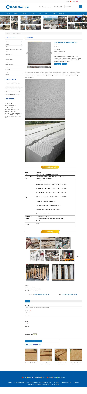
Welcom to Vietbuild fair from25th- (13, 83)
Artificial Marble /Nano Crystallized (13, 49)
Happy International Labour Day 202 (13, 94)
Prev (27, 53)
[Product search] (80, 6)
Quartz (7, 46)
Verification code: (29, 334)
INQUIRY (58, 64)
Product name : (29, 305)
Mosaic (7, 74)
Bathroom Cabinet (10, 64)
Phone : (27, 316)
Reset (51, 341)
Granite (7, 44)
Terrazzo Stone (9, 59)
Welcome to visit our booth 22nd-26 (13, 88)
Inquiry (47, 13)
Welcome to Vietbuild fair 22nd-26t (13, 86)
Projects (32, 13)
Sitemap (57, 384)
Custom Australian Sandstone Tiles (41, 294)
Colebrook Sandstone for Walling (70, 294)
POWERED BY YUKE (51, 384)
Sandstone (18, 33)
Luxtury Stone (9, 56)
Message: (27, 326)
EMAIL (65, 64)
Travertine (8, 61)
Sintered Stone (9, 54)
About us (16, 13)
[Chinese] (72, 1)
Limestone (8, 69)
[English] (79, 1)
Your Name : (28, 310)
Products (24, 13)
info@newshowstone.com (46, 6)
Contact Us (61, 13)
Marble (7, 41)
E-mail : (27, 321)
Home (8, 13)
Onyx (7, 72)
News (40, 13)
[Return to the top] (84, 26)
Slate (7, 51)
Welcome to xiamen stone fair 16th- (13, 91)
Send (33, 341)
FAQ (54, 13)
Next (51, 53)
